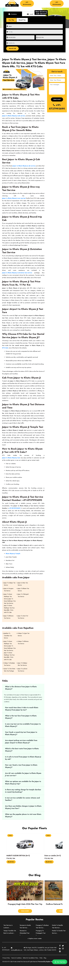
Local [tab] (30, 14)
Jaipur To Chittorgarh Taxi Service (23, 595)
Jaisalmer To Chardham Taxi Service (8, 635)
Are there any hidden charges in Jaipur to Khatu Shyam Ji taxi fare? (23, 807)
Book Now (11, 862)
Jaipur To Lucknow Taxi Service (22, 670)
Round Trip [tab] (22, 20)
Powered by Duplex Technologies (48, 961)
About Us (44, 2)
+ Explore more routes (35, 938)
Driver (37, 4)
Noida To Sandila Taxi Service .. (57, 926)
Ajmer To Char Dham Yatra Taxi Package (9, 670)
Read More (25, 911)
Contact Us (39, 5)
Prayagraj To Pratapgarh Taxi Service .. (40, 933)
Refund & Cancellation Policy (30, 958)
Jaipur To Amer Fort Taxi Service (23, 617)
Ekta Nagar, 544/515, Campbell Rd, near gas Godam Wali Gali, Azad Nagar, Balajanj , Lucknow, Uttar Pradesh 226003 (40, 949)
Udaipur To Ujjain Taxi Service (23, 634)
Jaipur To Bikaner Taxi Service (23, 590)
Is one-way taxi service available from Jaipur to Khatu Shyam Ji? (23, 725)
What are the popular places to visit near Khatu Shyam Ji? (23, 815)
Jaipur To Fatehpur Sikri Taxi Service (22, 664)
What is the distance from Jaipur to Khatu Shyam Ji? (21, 687)
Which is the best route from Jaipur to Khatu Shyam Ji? (22, 749)
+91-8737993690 (27, 3)
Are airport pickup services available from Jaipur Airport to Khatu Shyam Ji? (21, 741)
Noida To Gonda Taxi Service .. (58, 932)
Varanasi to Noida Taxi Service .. (25, 926)
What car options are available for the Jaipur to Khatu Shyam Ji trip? (23, 782)
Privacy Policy (6, 958)
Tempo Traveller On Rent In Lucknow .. (10, 932)
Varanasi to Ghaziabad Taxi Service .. (24, 933)
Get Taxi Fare (61, 962)
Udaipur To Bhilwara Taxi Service (23, 642)
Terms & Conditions (16, 958)
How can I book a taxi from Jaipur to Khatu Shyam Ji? (21, 766)
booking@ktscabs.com (16, 950)
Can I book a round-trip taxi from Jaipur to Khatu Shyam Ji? (21, 733)
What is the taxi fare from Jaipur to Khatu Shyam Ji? (21, 717)
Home (38, 2)
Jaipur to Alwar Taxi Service (23, 584)
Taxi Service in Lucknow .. (8, 926)
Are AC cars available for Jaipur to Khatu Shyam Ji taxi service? (23, 774)
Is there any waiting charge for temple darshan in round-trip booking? (23, 790)
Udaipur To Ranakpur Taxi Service (9, 664)
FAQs (41, 958)
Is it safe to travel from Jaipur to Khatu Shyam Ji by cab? (23, 758)
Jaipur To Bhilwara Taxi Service (8, 617)
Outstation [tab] (12, 14)
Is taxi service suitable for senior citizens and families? (22, 799)
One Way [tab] (11, 20)
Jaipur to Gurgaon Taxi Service (8, 590)
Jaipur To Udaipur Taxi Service (9, 584)
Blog (45, 958)
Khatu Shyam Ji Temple (13, 553)
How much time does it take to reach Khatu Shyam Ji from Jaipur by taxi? (21, 708)
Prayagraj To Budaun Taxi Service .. (42, 926)
